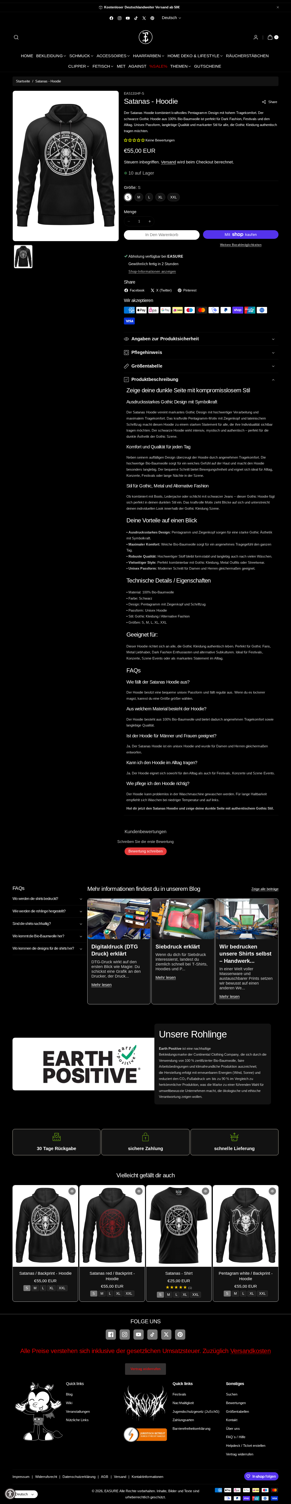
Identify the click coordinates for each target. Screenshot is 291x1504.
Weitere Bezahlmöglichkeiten (241, 245)
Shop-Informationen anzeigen (152, 271)
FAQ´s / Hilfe (235, 1437)
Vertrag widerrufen (145, 1369)
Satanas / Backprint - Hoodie (45, 1273)
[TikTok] (152, 1334)
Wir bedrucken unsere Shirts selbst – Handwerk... (245, 953)
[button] (16, 37)
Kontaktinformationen (147, 1477)
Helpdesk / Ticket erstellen (245, 1445)
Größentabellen (237, 1411)
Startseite (23, 81)
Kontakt (231, 1420)
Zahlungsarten (183, 1420)
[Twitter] (166, 1334)
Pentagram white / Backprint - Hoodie (245, 1276)
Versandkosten (250, 1350)
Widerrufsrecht (46, 1477)
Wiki (69, 1403)
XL (160, 197)
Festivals (179, 1394)
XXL (173, 197)
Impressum (21, 1477)
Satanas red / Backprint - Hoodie (112, 1276)
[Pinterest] (180, 1334)
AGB (104, 1477)
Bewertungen (236, 1403)
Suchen (231, 1394)
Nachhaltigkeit (183, 1403)
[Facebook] (111, 1334)
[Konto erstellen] (255, 37)
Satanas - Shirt (179, 1273)
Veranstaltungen (78, 1411)
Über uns (233, 1428)
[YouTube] (138, 1334)
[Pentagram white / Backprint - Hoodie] (245, 1226)
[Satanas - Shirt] (178, 1226)
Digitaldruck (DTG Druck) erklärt (114, 950)
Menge (130, 212)
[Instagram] (125, 1334)
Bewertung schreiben (145, 851)
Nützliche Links (77, 1420)
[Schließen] (278, 7)
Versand (168, 162)
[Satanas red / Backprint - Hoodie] (112, 1226)
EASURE (111, 1491)
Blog (69, 1394)
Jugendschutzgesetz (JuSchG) (196, 1411)
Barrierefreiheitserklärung (191, 1428)
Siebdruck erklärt (177, 946)
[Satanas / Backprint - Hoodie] (45, 1226)
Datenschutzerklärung (79, 1477)
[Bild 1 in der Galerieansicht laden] (23, 256)
